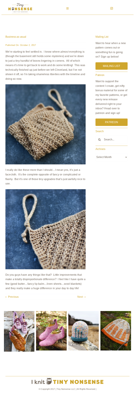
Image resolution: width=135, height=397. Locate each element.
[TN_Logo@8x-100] (20, 3)
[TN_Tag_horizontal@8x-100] (67, 377)
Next (80, 296)
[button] (6, 331)
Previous (13, 296)
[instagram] (111, 8)
